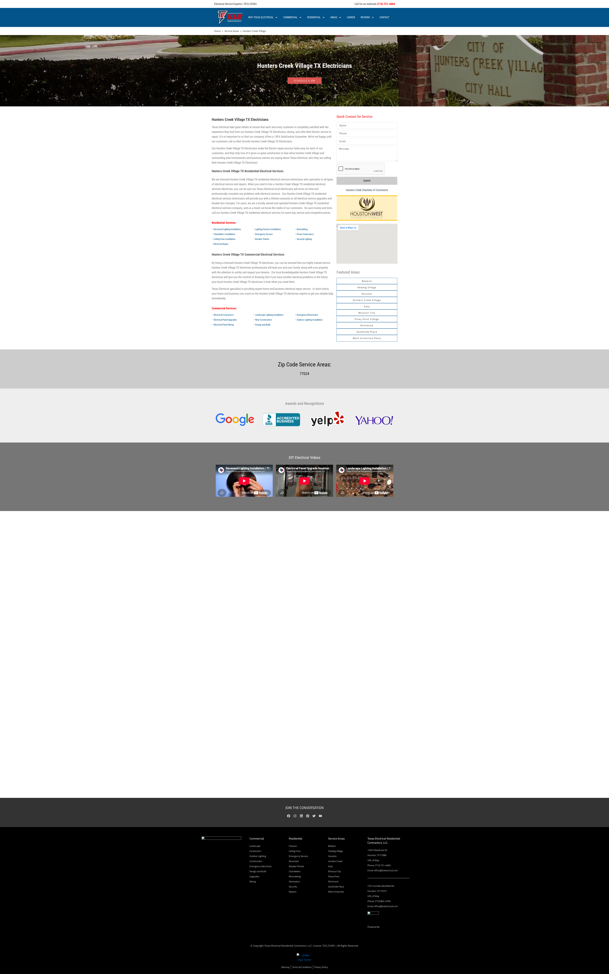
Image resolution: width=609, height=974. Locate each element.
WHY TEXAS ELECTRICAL (261, 17)
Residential (314, 17)
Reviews (365, 17)
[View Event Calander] (367, 208)
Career (351, 17)
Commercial (290, 17)
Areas (333, 17)
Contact (384, 17)
